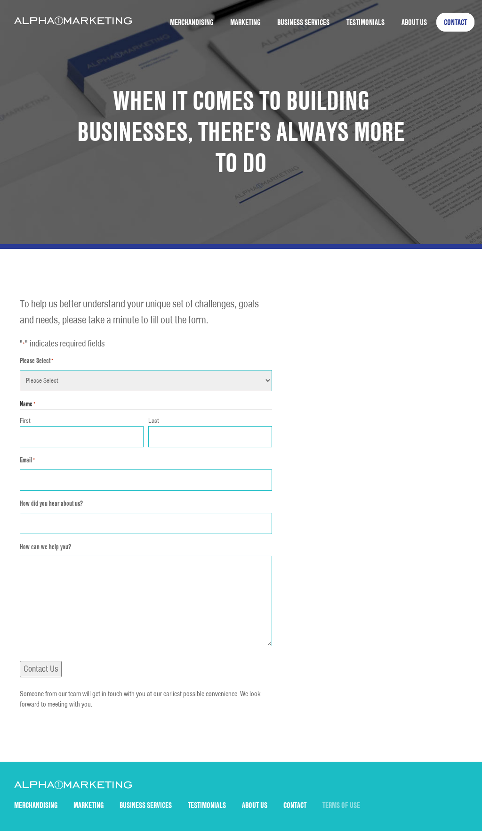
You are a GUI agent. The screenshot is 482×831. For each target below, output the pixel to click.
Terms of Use (341, 805)
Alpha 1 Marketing (73, 20)
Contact (455, 22)
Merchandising (191, 22)
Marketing (245, 22)
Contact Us (41, 669)
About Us (414, 22)
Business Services (303, 22)
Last (153, 420)
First (25, 420)
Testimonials (365, 22)
